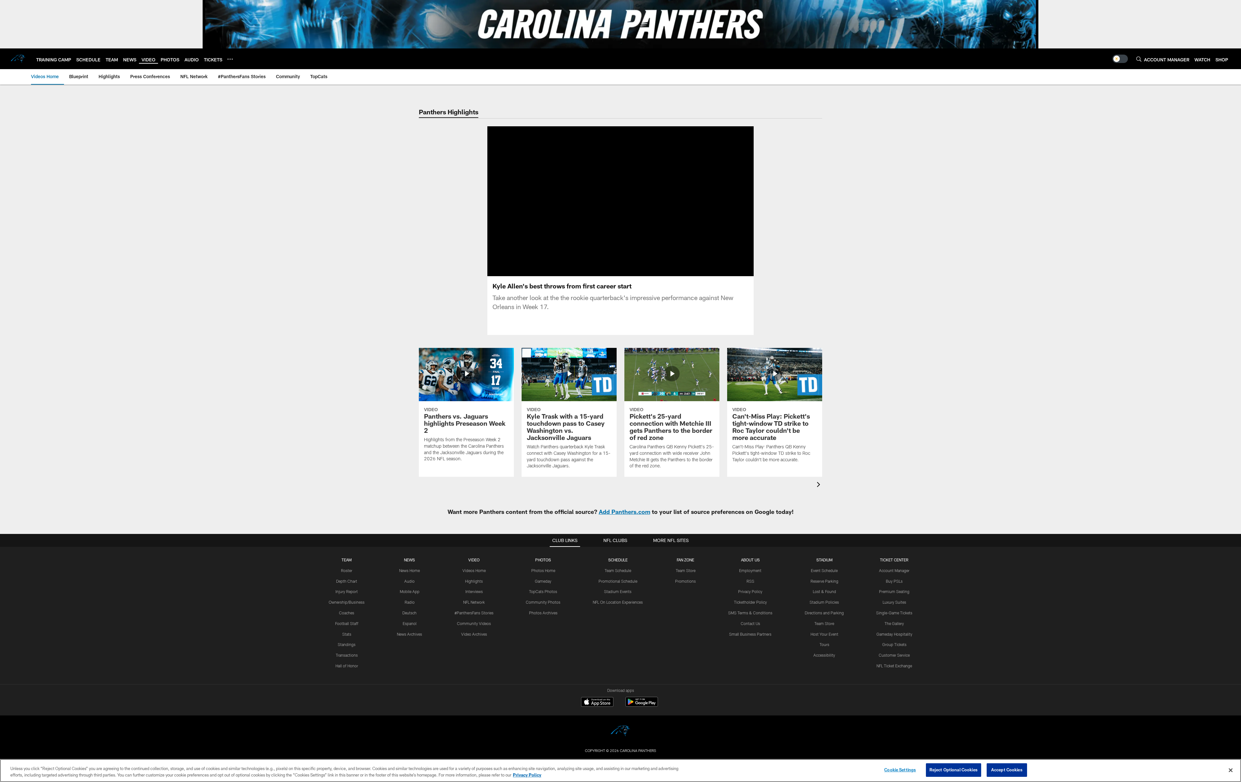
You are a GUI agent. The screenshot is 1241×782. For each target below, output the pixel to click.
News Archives (409, 634)
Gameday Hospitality (894, 634)
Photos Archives (543, 612)
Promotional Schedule (618, 581)
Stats (346, 634)
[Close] (1231, 770)
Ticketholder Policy (750, 602)
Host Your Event (824, 634)
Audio (409, 581)
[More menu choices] (230, 59)
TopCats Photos (543, 591)
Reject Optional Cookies (953, 769)
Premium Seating (894, 591)
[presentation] (819, 485)
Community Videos (474, 623)
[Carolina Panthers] (620, 732)
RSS (750, 581)
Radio (410, 602)
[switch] (1120, 59)
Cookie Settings (900, 769)
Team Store (685, 570)
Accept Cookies (1007, 769)
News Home (409, 570)
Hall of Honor (346, 665)
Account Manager (894, 570)
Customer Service (894, 655)
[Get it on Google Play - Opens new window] (641, 705)
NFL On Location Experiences (618, 602)
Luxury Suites (894, 602)
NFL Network (474, 602)
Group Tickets (894, 644)
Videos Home (474, 570)
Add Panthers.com (624, 511)
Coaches (346, 612)
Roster (346, 570)
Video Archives (474, 634)
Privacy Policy (750, 591)
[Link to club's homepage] (18, 59)
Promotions (685, 581)
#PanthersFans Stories (473, 612)
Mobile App (409, 591)
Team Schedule (618, 570)
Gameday (543, 581)
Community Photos (543, 602)
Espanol (410, 623)
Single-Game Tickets (894, 612)
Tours (824, 644)
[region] (620, 770)
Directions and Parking (824, 612)
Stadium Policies (824, 602)
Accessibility (824, 655)
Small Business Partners (750, 634)
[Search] (1138, 59)
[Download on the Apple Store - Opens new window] (597, 702)
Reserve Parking (824, 581)
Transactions (347, 655)
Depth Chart (346, 581)
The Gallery (894, 623)
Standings (346, 644)
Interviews (474, 591)
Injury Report (346, 591)
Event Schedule (824, 570)
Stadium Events (617, 591)
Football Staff (346, 623)
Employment (750, 570)
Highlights (474, 581)
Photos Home (543, 570)
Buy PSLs (894, 581)
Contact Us (750, 623)
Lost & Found (824, 591)
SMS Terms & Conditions (750, 612)
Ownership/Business (347, 602)
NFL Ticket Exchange (894, 665)
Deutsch (409, 612)
